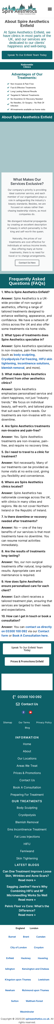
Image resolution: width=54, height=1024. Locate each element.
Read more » (27, 880)
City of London (18, 947)
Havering (43, 958)
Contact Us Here (27, 262)
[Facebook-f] (23, 712)
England (20, 928)
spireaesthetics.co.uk (37, 1018)
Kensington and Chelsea (35, 968)
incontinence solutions (33, 363)
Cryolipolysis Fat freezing (19, 359)
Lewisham (43, 979)
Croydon (39, 947)
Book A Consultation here (30, 635)
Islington (10, 968)
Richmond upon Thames (35, 990)
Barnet (12, 936)
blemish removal (12, 367)
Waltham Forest (34, 1001)
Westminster (27, 1011)
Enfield (10, 958)
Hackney (26, 958)
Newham (10, 990)
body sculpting (24, 354)
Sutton (15, 1001)
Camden (41, 936)
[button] (50, 9)
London (34, 928)
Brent (26, 936)
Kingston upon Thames (18, 979)
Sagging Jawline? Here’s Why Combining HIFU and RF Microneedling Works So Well (27, 891)
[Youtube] (30, 712)
